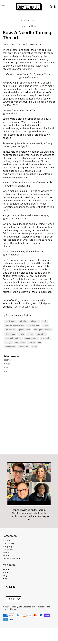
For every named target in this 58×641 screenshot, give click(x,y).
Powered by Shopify (11, 609)
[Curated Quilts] (29, 7)
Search (6, 540)
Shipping (7, 546)
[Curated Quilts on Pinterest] (7, 587)
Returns (7, 552)
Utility (34, 347)
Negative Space (31, 338)
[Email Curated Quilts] (14, 587)
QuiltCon (31, 342)
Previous (25, 21)
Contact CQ (8, 543)
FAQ (6, 371)
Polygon (8, 342)
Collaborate (34, 321)
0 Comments (35, 44)
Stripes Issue (23, 347)
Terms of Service (11, 558)
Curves (45, 326)
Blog (6, 367)
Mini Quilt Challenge (13, 338)
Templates (8, 549)
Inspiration (41, 334)
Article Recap (10, 321)
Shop (7, 363)
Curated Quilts (15, 607)
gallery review (24, 330)
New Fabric (45, 338)
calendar (22, 321)
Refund (6, 555)
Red (39, 342)
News (34, 26)
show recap (10, 347)
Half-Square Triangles (42, 330)
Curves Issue (10, 330)
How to (21, 334)
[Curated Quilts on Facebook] (4, 587)
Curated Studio (33, 326)
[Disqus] (29, 415)
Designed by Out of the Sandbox (37, 607)
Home (7, 360)
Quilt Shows (20, 342)
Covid (45, 321)
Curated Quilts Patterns (14, 326)
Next (34, 21)
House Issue (10, 334)
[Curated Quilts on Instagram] (10, 587)
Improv (30, 334)
